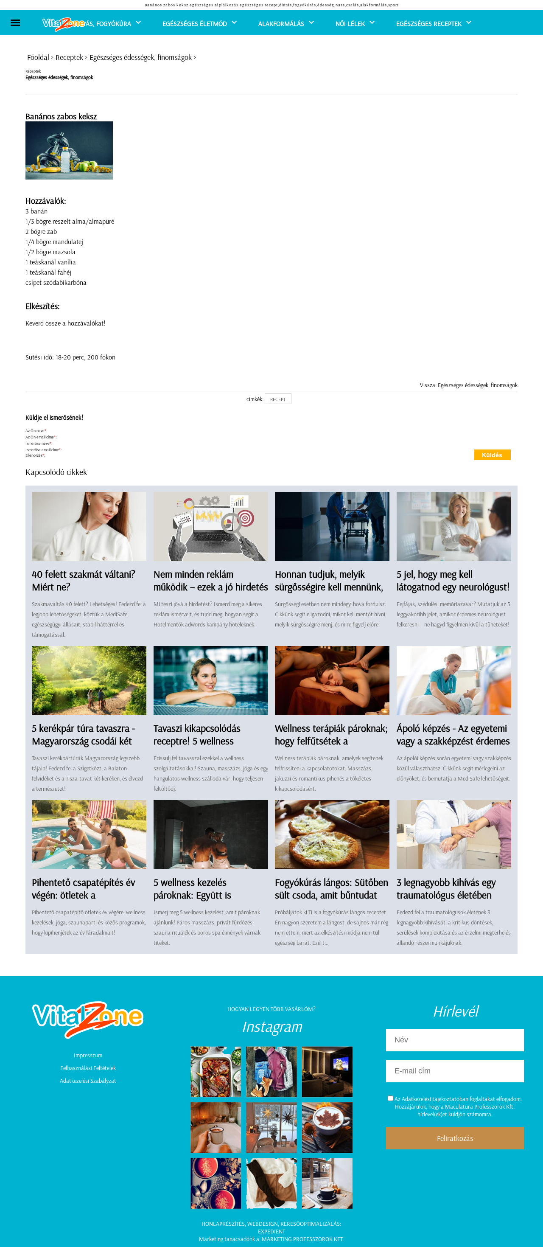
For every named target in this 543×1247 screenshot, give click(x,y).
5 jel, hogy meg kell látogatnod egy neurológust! (453, 580)
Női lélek (350, 23)
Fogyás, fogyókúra (101, 23)
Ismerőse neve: (38, 443)
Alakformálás (281, 23)
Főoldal (38, 57)
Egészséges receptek (429, 23)
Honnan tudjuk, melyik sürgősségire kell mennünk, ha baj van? (329, 586)
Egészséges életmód (194, 23)
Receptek (69, 57)
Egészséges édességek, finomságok (141, 57)
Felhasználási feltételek (88, 1068)
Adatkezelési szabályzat (88, 1080)
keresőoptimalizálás (310, 1223)
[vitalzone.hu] (63, 25)
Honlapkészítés (223, 1223)
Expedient (271, 1231)
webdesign (262, 1223)
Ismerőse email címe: (43, 449)
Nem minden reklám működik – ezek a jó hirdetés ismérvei (211, 586)
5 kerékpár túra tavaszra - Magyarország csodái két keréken (83, 741)
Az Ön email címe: (40, 437)
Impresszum (88, 1055)
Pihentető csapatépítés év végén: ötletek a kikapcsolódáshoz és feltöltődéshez (83, 901)
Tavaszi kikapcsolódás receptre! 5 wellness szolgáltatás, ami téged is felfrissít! (204, 747)
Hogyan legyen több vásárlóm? (271, 1009)
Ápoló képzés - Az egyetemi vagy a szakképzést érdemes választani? (453, 741)
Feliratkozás (455, 1138)
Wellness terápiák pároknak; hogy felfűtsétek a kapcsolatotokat (331, 741)
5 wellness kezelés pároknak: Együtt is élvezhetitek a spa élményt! (208, 895)
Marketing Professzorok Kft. (303, 1239)
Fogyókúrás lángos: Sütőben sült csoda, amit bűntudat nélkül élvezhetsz (331, 895)
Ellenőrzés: (35, 455)
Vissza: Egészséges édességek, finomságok (469, 385)
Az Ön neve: (36, 430)
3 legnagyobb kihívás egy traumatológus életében (446, 888)
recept (278, 399)
